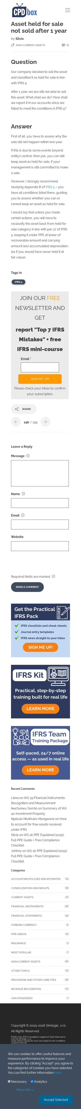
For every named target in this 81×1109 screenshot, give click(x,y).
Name (16, 494)
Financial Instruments (27, 906)
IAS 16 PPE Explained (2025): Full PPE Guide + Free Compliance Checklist (37, 840)
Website (17, 537)
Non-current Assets (30, 45)
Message (18, 456)
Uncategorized (21, 998)
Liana (15, 798)
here (57, 1073)
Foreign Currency (24, 924)
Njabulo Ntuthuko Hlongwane (32, 819)
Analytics (40, 1081)
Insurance (18, 943)
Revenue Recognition (26, 989)
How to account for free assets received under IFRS (39, 824)
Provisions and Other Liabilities (33, 979)
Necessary (19, 1081)
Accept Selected (56, 1100)
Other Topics (20, 970)
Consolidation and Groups (30, 888)
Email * (26, 359)
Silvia (20, 39)
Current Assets (22, 897)
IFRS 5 (50, 187)
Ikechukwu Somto (24, 808)
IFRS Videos (18, 934)
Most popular (21, 952)
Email (15, 515)
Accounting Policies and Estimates (36, 878)
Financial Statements (26, 915)
